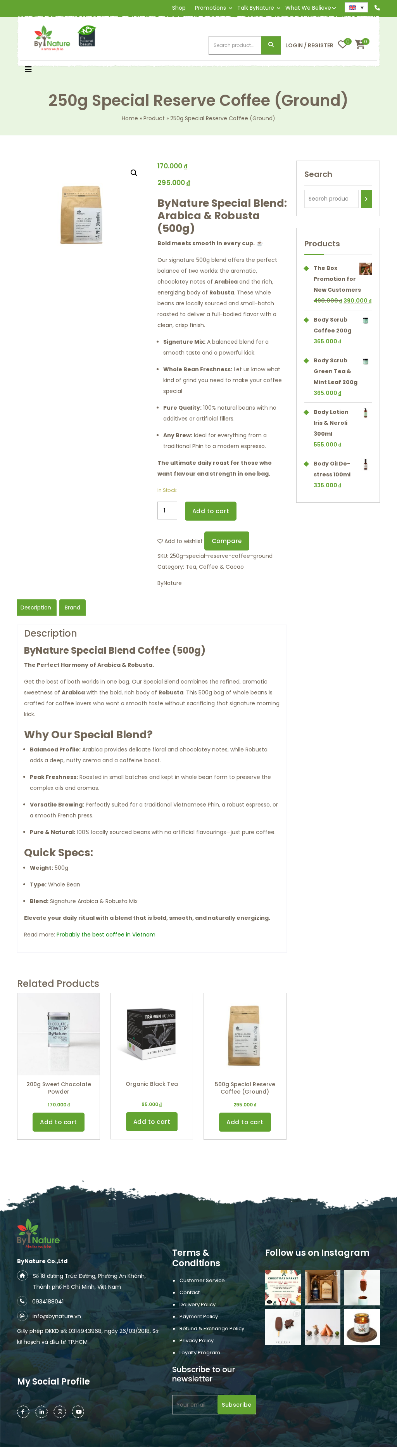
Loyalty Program (200, 1352)
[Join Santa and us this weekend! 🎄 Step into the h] (283, 1287)
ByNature (169, 583)
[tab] (36, 607)
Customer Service (202, 1280)
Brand (72, 607)
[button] (28, 70)
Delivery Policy (198, 1304)
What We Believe (308, 8)
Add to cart (211, 511)
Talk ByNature (255, 8)
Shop (179, 8)
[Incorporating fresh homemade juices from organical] (322, 1327)
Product (154, 118)
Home (130, 118)
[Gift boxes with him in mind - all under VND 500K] (322, 1287)
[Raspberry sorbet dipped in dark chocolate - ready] (362, 1287)
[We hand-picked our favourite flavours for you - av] (283, 1327)
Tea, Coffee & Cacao (215, 567)
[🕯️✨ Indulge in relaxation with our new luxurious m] (362, 1327)
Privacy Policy (197, 1340)
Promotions (210, 8)
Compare (227, 541)
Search (271, 45)
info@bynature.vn (57, 1316)
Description (36, 607)
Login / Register (309, 45)
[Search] (366, 199)
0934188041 (48, 1301)
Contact (190, 1292)
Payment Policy (199, 1316)
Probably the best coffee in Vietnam (106, 934)
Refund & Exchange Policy (212, 1328)
